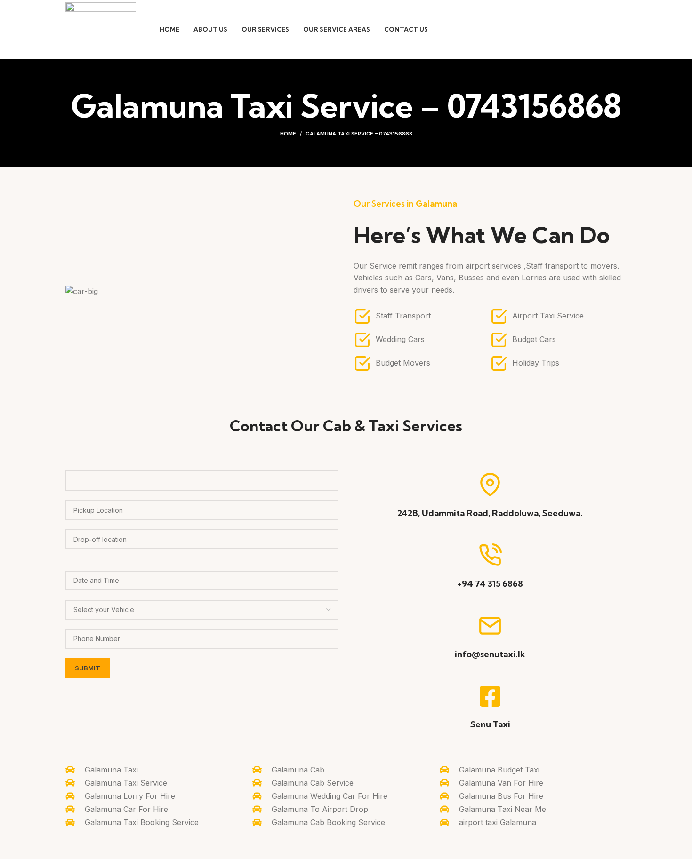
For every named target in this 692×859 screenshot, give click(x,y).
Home (288, 133)
